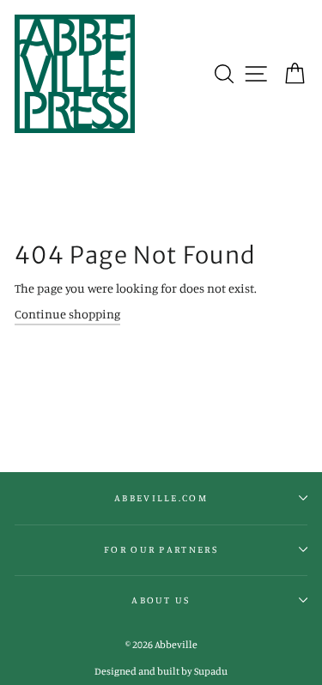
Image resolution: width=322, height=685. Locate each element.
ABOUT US (161, 600)
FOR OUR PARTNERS (161, 549)
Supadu (211, 670)
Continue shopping (67, 313)
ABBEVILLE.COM (161, 498)
